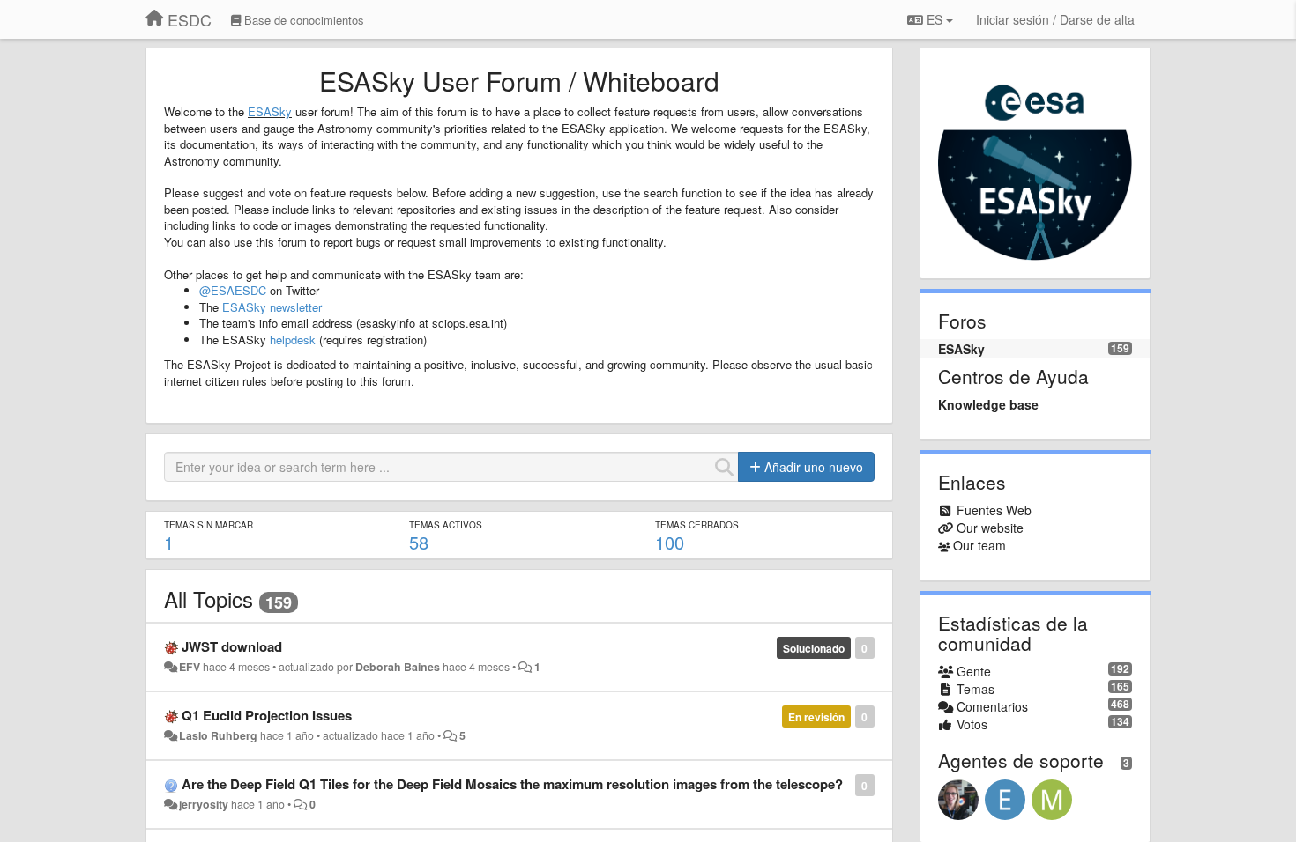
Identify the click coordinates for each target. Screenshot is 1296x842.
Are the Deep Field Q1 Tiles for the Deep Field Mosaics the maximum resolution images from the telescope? (512, 784)
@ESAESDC (232, 290)
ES (934, 19)
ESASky (270, 111)
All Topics (208, 598)
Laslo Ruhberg (218, 735)
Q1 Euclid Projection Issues (267, 715)
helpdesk (293, 339)
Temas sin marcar (208, 525)
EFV (189, 667)
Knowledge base (988, 404)
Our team (979, 545)
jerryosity (203, 804)
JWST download (232, 646)
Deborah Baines (397, 667)
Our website (990, 527)
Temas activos (445, 525)
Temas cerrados (697, 525)
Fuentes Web (994, 510)
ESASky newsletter (272, 307)
